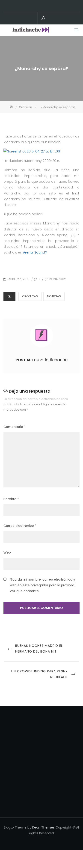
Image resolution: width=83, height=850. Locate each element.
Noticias (54, 296)
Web (7, 552)
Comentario (14, 426)
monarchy (57, 279)
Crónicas (30, 296)
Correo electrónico (19, 525)
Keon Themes (43, 827)
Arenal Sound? (35, 252)
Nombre (11, 499)
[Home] (11, 107)
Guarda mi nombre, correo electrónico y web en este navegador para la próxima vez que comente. (42, 585)
